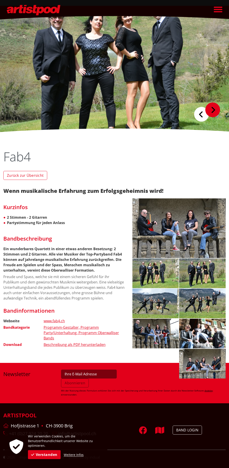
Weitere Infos (74, 455)
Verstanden (46, 454)
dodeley (208, 390)
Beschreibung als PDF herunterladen (75, 344)
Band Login (187, 430)
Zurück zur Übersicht (25, 175)
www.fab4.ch (54, 320)
